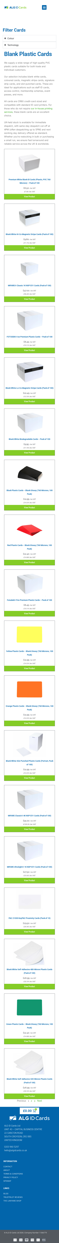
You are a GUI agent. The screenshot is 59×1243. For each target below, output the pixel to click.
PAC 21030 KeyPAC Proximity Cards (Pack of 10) (29, 918)
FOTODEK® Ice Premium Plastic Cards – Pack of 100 (29, 337)
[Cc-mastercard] (26, 1240)
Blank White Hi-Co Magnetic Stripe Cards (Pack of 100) (29, 234)
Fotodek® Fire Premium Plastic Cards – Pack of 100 (29, 600)
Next (39, 1100)
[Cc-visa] (21, 1240)
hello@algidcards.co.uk (15, 1150)
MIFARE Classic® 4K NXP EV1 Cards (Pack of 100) (29, 816)
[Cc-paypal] (15, 1240)
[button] (44, 7)
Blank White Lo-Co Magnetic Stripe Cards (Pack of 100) (30, 388)
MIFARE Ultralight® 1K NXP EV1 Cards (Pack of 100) (29, 867)
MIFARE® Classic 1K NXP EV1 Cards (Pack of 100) (29, 285)
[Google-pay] (44, 1240)
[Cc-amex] (32, 1240)
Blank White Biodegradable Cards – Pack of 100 (29, 439)
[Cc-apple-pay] (38, 1240)
